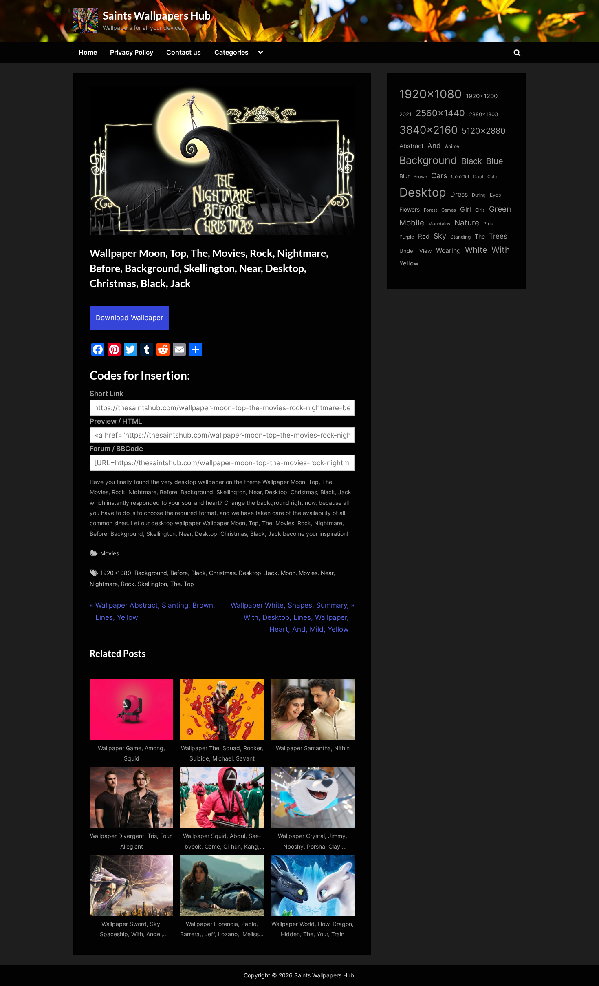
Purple (406, 237)
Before (179, 572)
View (425, 251)
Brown (420, 176)
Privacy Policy (131, 52)
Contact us (183, 52)
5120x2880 (484, 131)
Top (189, 583)
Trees (498, 236)
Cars (439, 175)
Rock (127, 583)
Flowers (409, 209)
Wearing (448, 250)
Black (198, 572)
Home (88, 52)
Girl (465, 209)
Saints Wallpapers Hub (157, 15)
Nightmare (104, 583)
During (479, 195)
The (175, 583)
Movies (109, 553)
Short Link (106, 393)
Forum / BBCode (116, 448)
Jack (270, 572)
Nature (466, 223)
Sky (440, 236)
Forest (430, 210)
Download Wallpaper (129, 318)
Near (327, 572)
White (476, 250)
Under (407, 251)
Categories (231, 52)
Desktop (250, 572)
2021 (405, 114)
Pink (488, 224)
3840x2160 (428, 130)
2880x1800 (483, 114)
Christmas (222, 572)
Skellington (152, 583)
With (500, 250)
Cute (492, 176)
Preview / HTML (116, 421)
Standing (460, 237)
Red (423, 236)
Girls (480, 210)
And (434, 145)
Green (500, 209)
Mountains (439, 224)
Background (150, 572)
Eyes (495, 195)
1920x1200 (482, 96)
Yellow (408, 263)
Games (448, 210)
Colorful (460, 176)
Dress (459, 194)
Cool (478, 176)
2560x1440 (440, 112)
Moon (288, 572)
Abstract (411, 146)
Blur (404, 176)
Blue (494, 161)
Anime (452, 146)
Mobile (411, 223)
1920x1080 (115, 572)
